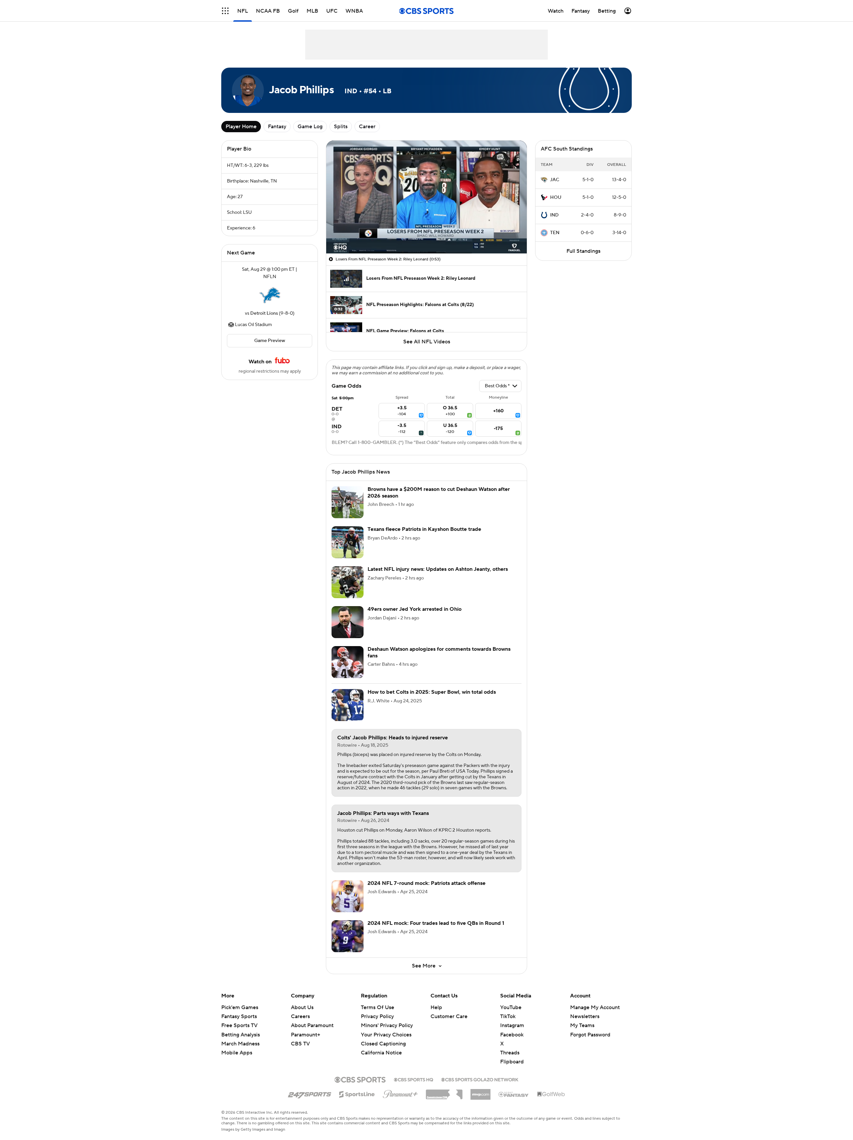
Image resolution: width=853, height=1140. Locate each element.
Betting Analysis (240, 1034)
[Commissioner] (444, 1092)
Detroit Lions (264, 313)
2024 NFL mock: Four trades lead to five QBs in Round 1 (436, 923)
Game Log (310, 126)
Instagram (512, 1025)
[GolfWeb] (551, 1094)
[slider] (426, 234)
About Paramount (312, 1025)
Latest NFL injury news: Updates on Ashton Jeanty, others (438, 569)
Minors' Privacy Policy (387, 1025)
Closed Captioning (383, 1037)
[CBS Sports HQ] (413, 1079)
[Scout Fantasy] (513, 1094)
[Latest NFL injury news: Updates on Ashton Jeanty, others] (348, 582)
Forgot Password (590, 1034)
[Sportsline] (357, 1093)
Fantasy (277, 126)
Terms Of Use (377, 1007)
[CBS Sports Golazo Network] (479, 1079)
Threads (509, 1052)
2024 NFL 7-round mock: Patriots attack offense (426, 883)
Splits (341, 126)
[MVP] (480, 1091)
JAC (554, 180)
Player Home (241, 126)
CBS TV (300, 1043)
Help (436, 1007)
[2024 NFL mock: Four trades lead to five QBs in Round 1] (348, 936)
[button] (225, 11)
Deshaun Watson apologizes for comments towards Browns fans (439, 652)
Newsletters (584, 1016)
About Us (302, 1007)
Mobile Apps (236, 1052)
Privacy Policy (377, 1016)
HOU (555, 197)
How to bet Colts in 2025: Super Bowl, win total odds (432, 692)
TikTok (507, 1016)
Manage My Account (595, 1007)
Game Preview (269, 341)
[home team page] (269, 295)
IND (554, 215)
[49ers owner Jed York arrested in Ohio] (348, 622)
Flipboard (512, 1061)
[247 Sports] (309, 1093)
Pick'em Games (239, 1007)
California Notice (381, 1046)
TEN (554, 233)
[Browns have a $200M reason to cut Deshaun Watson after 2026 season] (348, 502)
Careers (300, 1016)
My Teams (582, 1025)
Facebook (511, 1034)
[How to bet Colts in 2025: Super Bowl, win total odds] (348, 705)
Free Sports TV (239, 1025)
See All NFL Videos (426, 341)
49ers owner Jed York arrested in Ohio (414, 609)
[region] (426, 197)
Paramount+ (305, 1034)
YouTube (510, 1007)
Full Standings (583, 251)
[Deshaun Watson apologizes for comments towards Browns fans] (348, 662)
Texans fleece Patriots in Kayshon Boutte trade (424, 529)
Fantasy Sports (239, 1016)
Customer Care (448, 1016)
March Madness (240, 1043)
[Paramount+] (400, 1092)
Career (367, 126)
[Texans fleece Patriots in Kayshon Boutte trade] (348, 542)
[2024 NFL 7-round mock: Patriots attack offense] (348, 896)
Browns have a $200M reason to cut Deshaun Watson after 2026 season (439, 492)
